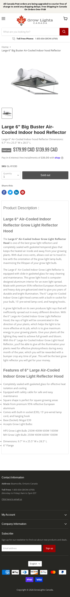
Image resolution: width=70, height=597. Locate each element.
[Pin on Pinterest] (22, 192)
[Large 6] (7, 113)
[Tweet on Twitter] (10, 192)
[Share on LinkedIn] (16, 192)
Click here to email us (12, 499)
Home (5, 47)
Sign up (49, 548)
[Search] (64, 31)
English (33, 564)
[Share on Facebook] (4, 192)
